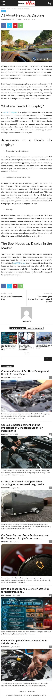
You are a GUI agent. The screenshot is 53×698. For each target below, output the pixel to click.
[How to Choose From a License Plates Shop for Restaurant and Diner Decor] (9, 338)
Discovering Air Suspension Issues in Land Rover (40, 299)
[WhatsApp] (20, 25)
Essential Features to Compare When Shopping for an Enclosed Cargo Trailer (23, 483)
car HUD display (10, 112)
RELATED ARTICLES (17, 328)
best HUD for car (19, 263)
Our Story (31, 692)
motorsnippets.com (39, 695)
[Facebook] (3, 25)
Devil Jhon (6, 19)
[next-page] (28, 353)
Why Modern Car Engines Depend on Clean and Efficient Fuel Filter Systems (26, 347)
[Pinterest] (15, 25)
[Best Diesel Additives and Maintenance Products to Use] (44, 338)
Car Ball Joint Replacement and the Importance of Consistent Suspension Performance (22, 427)
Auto (8, 8)
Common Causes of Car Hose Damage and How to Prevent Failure (25, 373)
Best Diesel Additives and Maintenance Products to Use (44, 346)
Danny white (5, 377)
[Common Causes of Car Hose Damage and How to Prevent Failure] (26, 396)
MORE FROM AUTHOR (34, 328)
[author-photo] (26, 313)
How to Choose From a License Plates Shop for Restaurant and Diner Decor (8, 347)
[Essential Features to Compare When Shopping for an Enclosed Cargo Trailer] (26, 506)
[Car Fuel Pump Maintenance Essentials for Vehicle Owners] (26, 665)
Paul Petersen (6, 595)
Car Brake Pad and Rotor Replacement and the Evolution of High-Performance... (25, 537)
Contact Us (22, 692)
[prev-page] (25, 353)
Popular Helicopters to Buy (11, 297)
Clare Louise (5, 647)
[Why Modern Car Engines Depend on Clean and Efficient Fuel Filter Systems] (26, 338)
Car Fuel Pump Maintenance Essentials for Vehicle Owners (24, 642)
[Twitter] (9, 25)
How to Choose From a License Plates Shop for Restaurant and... (25, 590)
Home (3, 8)
